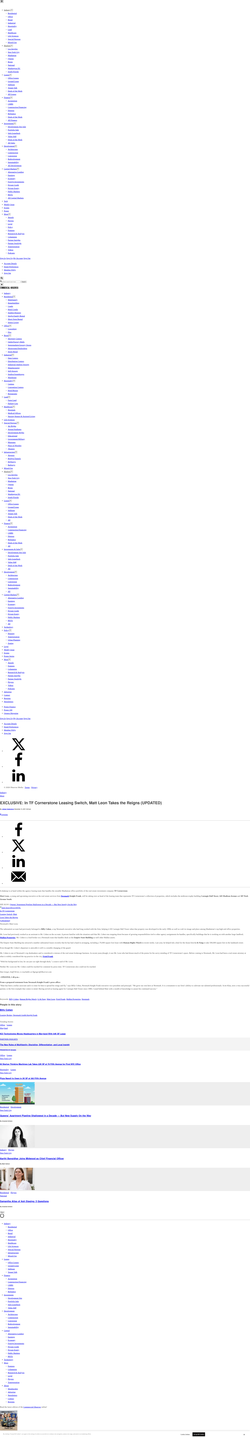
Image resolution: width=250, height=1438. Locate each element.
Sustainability (13, 162)
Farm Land (12, 400)
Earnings (11, 175)
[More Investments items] (15, 123)
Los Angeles (13, 49)
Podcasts (11, 253)
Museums (12, 442)
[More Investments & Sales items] (21, 549)
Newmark (65, 896)
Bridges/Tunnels (14, 458)
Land (10, 29)
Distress (11, 110)
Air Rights (12, 426)
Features (11, 230)
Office (10, 16)
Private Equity (13, 188)
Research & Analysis (16, 233)
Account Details (10, 263)
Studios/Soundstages (16, 374)
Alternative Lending (16, 172)
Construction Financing (17, 107)
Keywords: (4, 999)
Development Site (15, 1298)
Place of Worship (14, 445)
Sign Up (9, 258)
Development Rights (16, 432)
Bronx (10, 62)
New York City (14, 52)
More (6, 214)
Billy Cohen (14, 999)
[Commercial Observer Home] (9, 5)
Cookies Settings (185, 1434)
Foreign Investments (16, 182)
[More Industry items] (12, 10)
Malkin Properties (7, 937)
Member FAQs (10, 270)
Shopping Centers (15, 339)
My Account (18, 258)
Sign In (3, 258)
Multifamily (13, 300)
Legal (10, 224)
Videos (10, 250)
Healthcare (12, 33)
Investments (9, 123)
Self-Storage (13, 371)
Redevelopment (14, 159)
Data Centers (13, 358)
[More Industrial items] (13, 355)
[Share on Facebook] (18, 836)
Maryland (4, 1028)
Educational (12, 436)
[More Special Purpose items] (18, 423)
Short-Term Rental (15, 319)
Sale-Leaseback (14, 133)
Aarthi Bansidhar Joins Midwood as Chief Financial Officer (32, 1158)
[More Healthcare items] (13, 407)
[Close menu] (2, 284)
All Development (14, 165)
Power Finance (10, 707)
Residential (12, 13)
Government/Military (16, 439)
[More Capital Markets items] (18, 169)
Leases (6, 75)
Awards (11, 217)
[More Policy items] (10, 630)
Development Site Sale (17, 127)
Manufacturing (14, 368)
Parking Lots (13, 403)
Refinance (12, 114)
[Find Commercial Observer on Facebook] (18, 766)
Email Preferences (11, 267)
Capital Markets (10, 169)
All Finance (12, 120)
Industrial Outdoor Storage (18, 364)
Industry (7, 293)
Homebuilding (13, 303)
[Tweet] (18, 852)
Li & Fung (42, 999)
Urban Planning (14, 640)
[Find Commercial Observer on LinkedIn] (18, 782)
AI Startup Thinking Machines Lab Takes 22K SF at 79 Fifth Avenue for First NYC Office (40, 1064)
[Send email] (18, 883)
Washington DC (14, 68)
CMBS (10, 104)
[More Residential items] (14, 296)
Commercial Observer (32, 1407)
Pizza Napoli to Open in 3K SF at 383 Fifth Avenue (23, 1078)
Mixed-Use (12, 42)
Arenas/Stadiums (14, 429)
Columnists (12, 237)
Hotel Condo (13, 309)
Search (24, 282)
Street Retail (13, 352)
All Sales (11, 143)
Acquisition (12, 101)
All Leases (12, 94)
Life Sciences (13, 36)
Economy (11, 178)
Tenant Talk (12, 88)
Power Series (9, 656)
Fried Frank (48, 956)
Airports (11, 455)
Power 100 (8, 710)
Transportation (13, 246)
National (11, 65)
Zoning (10, 643)
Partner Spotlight (14, 243)
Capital (7, 1330)
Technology (8, 627)
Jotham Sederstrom (8, 809)
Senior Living (13, 322)
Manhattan (12, 55)
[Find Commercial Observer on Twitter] (18, 751)
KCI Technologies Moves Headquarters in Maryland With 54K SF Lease (33, 1033)
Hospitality (12, 26)
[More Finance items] (11, 97)
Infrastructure (9, 452)
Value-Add (12, 136)
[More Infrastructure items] (16, 452)
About (6, 1385)
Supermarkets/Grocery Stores (19, 345)
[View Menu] (2, 1)
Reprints (7, 698)
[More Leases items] (10, 75)
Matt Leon (51, 999)
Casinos (11, 384)
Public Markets (14, 191)
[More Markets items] (11, 46)
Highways (12, 462)
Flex (9, 332)
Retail (10, 20)
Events (6, 208)
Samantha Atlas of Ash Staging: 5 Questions (24, 1201)
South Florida (13, 71)
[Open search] (2, 278)
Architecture (13, 149)
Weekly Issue (9, 204)
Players (11, 221)
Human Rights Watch (28, 999)
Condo (10, 306)
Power (6, 211)
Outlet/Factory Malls (16, 342)
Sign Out (26, 258)
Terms (27, 787)
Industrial (12, 23)
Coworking (12, 329)
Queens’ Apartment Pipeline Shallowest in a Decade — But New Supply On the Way (43, 904)
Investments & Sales (12, 549)
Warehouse (12, 377)
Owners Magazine (11, 713)
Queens (11, 59)
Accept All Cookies (199, 1434)
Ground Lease (13, 81)
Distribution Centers (16, 361)
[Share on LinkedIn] (18, 868)
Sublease (11, 84)
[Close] (244, 1434)
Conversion (12, 156)
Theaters (11, 449)
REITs (10, 195)
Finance (7, 97)
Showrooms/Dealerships (17, 348)
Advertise (8, 692)
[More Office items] (10, 326)
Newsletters (8, 701)
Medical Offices (14, 413)
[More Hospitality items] (14, 381)
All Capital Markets (16, 198)
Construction (13, 153)
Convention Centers (16, 387)
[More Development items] (16, 146)
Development (9, 146)
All (9, 520)
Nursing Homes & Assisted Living (21, 416)
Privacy (34, 787)
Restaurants (12, 394)
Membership (13, 1389)
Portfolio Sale (13, 130)
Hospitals (11, 410)
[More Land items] (9, 397)
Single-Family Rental (16, 316)
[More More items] (9, 214)
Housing (11, 633)
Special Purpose (14, 39)
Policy (10, 227)
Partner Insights (14, 240)
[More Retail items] (10, 335)
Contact (7, 695)
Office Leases (13, 78)
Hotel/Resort (13, 390)
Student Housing (14, 313)
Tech (6, 201)
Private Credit (13, 185)
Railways (11, 465)
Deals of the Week (15, 91)
